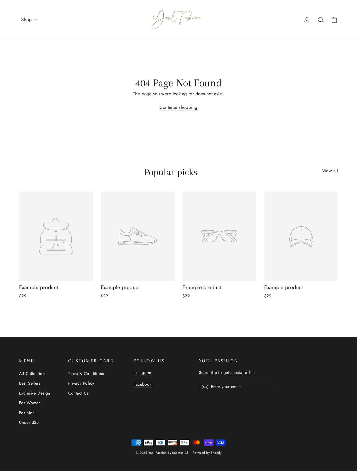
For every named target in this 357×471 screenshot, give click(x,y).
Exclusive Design (34, 393)
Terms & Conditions (86, 374)
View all (330, 171)
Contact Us (78, 393)
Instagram (142, 372)
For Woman (30, 403)
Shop (27, 19)
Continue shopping (178, 107)
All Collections (32, 374)
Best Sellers (29, 383)
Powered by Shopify (207, 452)
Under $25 (29, 422)
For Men (26, 413)
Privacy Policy (81, 383)
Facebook (143, 384)
